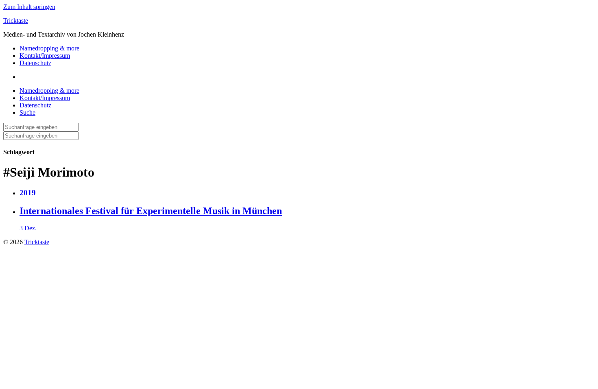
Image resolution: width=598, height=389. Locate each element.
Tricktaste (15, 20)
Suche (27, 112)
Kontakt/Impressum (45, 55)
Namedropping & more (49, 48)
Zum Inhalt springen (29, 6)
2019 (28, 192)
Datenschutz (35, 62)
